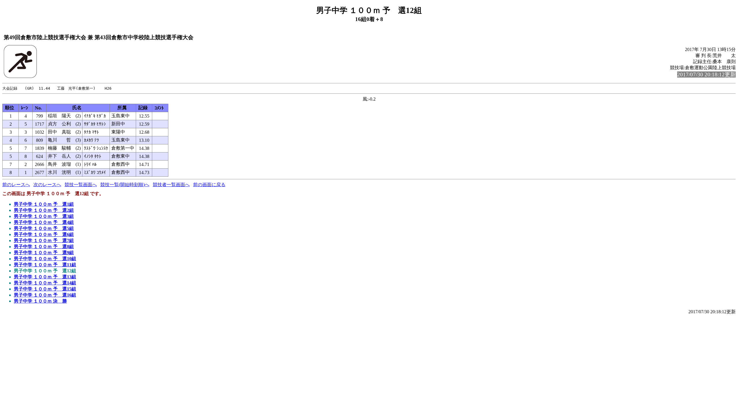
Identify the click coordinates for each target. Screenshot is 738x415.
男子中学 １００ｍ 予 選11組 (45, 264)
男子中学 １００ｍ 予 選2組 (44, 210)
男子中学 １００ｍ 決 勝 (40, 301)
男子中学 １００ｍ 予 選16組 (45, 295)
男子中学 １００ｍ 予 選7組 (44, 240)
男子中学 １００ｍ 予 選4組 (44, 222)
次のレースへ (47, 184)
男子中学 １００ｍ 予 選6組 (44, 234)
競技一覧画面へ (81, 184)
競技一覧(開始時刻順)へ (124, 184)
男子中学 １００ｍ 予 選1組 (44, 204)
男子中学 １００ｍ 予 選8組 (44, 246)
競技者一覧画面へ (171, 184)
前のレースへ (16, 184)
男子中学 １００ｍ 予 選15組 (45, 288)
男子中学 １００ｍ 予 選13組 (45, 276)
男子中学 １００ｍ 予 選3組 (44, 216)
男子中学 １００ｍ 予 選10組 (45, 258)
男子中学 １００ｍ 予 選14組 (45, 282)
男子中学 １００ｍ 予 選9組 (44, 252)
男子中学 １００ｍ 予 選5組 (44, 228)
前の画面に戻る (209, 184)
